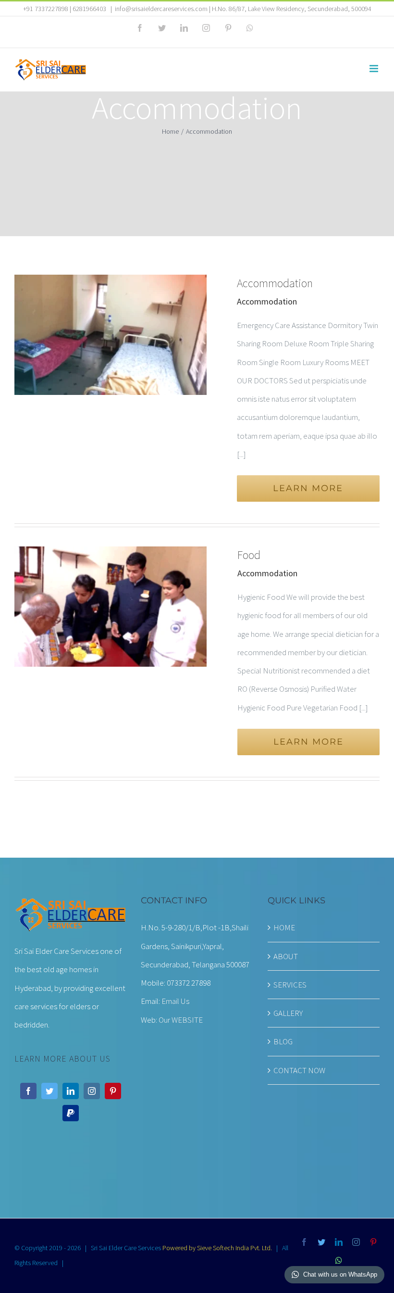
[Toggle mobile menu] (374, 68)
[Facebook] (28, 1091)
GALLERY (288, 1013)
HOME (284, 927)
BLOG (283, 1041)
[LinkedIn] (70, 1091)
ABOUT (285, 956)
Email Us (175, 1001)
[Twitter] (49, 1091)
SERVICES (290, 984)
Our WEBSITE (181, 1019)
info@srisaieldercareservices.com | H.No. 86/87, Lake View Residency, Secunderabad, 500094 (243, 8)
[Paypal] (70, 1113)
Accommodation (275, 283)
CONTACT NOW (299, 1070)
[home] (70, 905)
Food (248, 554)
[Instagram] (92, 1091)
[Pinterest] (113, 1091)
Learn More (308, 488)
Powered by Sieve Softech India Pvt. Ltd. (217, 1247)
